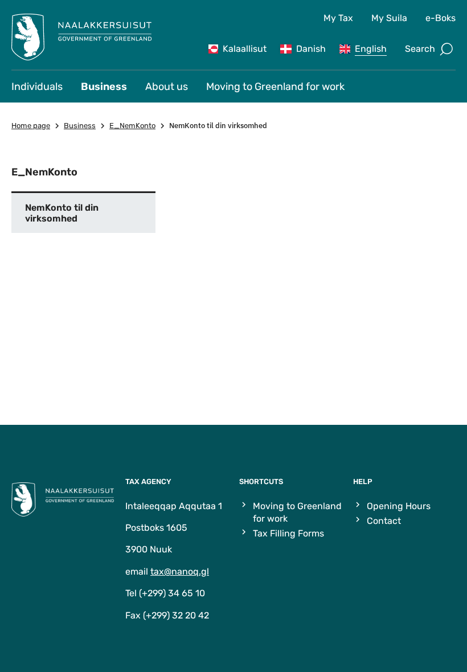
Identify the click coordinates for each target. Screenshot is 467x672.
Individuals (37, 86)
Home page (30, 125)
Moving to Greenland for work (275, 86)
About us (166, 86)
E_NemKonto (132, 125)
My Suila (389, 18)
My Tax (338, 18)
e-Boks (440, 18)
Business (104, 86)
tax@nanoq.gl (179, 571)
